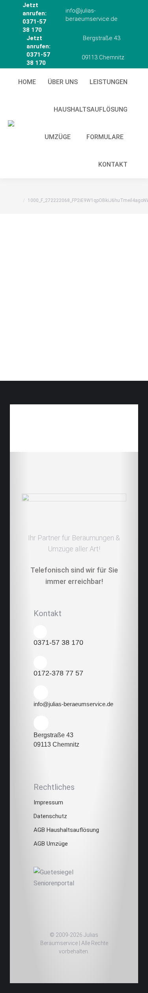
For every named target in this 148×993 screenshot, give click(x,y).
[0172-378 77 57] (40, 662)
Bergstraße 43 (101, 38)
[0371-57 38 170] (40, 632)
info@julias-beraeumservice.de (92, 14)
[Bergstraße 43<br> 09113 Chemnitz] (41, 723)
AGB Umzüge (51, 843)
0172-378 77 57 (58, 673)
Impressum (48, 802)
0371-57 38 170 (58, 642)
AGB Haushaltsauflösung (66, 829)
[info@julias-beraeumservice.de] (41, 692)
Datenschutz (50, 816)
